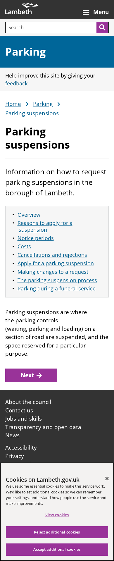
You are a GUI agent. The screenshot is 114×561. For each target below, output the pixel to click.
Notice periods (36, 238)
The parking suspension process (57, 280)
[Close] (107, 478)
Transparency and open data (43, 427)
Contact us (19, 410)
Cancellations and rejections (52, 254)
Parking (25, 51)
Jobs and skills (23, 418)
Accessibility (21, 447)
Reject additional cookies (57, 532)
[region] (57, 511)
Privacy (14, 456)
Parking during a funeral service (57, 288)
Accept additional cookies (56, 549)
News (12, 435)
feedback (16, 83)
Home (13, 104)
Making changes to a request (53, 271)
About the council (28, 402)
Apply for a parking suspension (56, 263)
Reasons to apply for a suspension (45, 226)
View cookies (57, 514)
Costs (24, 246)
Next (27, 375)
